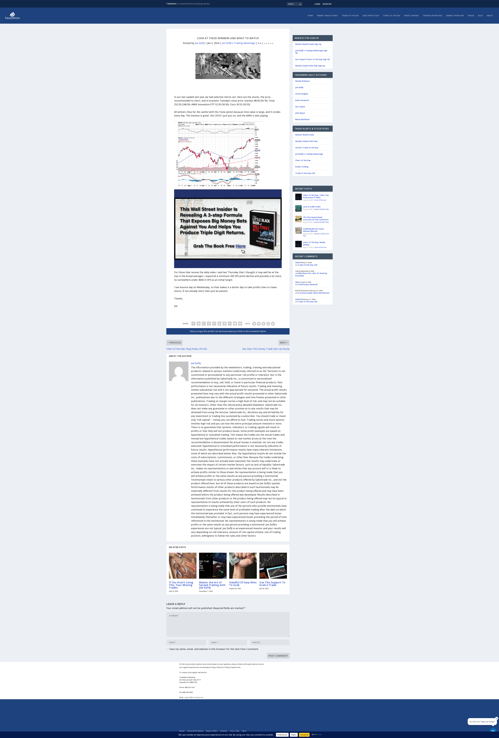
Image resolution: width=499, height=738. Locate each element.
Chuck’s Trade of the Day (306, 147)
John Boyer (300, 113)
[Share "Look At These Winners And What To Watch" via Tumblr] (209, 323)
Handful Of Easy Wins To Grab (243, 584)
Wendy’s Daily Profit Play (306, 141)
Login (317, 4)
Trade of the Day (350, 16)
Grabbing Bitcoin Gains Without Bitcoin (313, 230)
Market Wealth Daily (327, 16)
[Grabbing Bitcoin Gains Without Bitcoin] (298, 230)
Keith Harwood (302, 100)
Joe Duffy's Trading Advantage (238, 43)
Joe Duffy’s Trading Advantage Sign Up (311, 51)
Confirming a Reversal (307, 284)
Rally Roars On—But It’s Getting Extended (311, 274)
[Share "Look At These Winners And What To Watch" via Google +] (203, 323)
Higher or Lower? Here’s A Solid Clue (193, 3)
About (490, 16)
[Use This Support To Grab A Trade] (273, 566)
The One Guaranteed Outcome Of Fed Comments (316, 218)
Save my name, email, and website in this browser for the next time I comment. (214, 649)
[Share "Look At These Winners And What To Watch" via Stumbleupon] (229, 323)
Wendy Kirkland (302, 81)
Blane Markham (302, 119)
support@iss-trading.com (193, 697)
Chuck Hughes (301, 94)
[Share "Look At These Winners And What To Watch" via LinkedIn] (219, 323)
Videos (471, 16)
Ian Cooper (300, 106)
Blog (480, 16)
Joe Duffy (200, 43)
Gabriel (298, 262)
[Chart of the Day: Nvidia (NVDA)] (298, 244)
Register (327, 4)
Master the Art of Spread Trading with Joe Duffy (212, 585)
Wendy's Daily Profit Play (316, 235)
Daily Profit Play (371, 16)
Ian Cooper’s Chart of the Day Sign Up (312, 59)
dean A (298, 282)
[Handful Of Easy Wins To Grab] (243, 566)
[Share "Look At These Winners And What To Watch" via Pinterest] (214, 323)
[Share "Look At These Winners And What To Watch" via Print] (240, 323)
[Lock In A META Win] (298, 208)
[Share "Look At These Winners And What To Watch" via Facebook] (193, 323)
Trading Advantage (432, 16)
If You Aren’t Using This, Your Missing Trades (181, 585)
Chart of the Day (391, 16)
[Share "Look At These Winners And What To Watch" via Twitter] (198, 323)
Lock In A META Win (312, 206)
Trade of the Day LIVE (305, 173)
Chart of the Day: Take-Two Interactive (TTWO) (316, 196)
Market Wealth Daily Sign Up (308, 44)
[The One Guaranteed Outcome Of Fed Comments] (298, 219)
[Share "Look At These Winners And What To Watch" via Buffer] (224, 323)
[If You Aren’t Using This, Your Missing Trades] (182, 566)
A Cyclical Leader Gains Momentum (314, 293)
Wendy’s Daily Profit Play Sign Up (310, 65)
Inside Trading (411, 16)
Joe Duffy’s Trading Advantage (309, 154)
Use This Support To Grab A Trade (272, 584)
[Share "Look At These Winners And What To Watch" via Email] (235, 323)
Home (310, 16)
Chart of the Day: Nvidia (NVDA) (314, 243)
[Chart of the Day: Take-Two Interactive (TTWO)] (298, 197)
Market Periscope (455, 16)
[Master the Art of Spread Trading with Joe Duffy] (213, 566)
